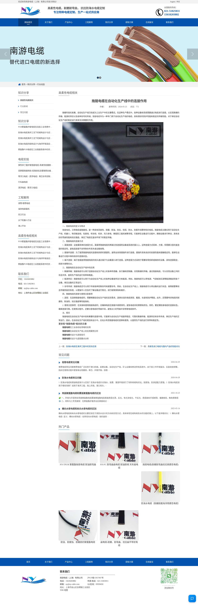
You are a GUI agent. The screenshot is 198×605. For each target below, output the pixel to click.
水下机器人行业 (24, 220)
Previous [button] (5, 54)
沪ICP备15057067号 (95, 578)
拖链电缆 (96, 116)
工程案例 (89, 22)
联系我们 (169, 22)
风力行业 (22, 215)
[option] (99, 54)
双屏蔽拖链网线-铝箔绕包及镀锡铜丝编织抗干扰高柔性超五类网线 (46, 171)
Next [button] (192, 54)
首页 (23, 84)
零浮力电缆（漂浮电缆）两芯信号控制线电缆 (37, 176)
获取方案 (129, 22)
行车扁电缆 (23, 182)
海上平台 (22, 226)
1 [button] (97, 77)
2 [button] (100, 77)
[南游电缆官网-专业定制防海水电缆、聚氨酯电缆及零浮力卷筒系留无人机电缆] (30, 11)
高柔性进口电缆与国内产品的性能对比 (164, 346)
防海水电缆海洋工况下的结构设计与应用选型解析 (39, 133)
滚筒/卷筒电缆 (24, 203)
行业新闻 (24, 106)
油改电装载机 (23, 209)
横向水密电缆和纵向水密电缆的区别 (79, 409)
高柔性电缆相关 (26, 100)
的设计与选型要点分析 (75, 339)
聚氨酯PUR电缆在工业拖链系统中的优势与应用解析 (39, 149)
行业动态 (41, 84)
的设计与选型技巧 (73, 335)
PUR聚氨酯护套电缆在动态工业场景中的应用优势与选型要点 (43, 127)
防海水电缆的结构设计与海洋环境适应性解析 (37, 144)
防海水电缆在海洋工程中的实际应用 (81, 346)
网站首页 (28, 22)
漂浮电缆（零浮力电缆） (28, 188)
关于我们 (48, 22)
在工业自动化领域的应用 (76, 327)
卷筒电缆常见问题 (70, 362)
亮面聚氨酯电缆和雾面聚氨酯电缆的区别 (81, 393)
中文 (178, 2)
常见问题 (24, 112)
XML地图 (64, 590)
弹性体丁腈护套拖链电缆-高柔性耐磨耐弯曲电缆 (38, 165)
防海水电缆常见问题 (71, 378)
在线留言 (149, 22)
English (172, 2)
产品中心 (68, 22)
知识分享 (109, 22)
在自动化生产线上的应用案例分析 (80, 331)
